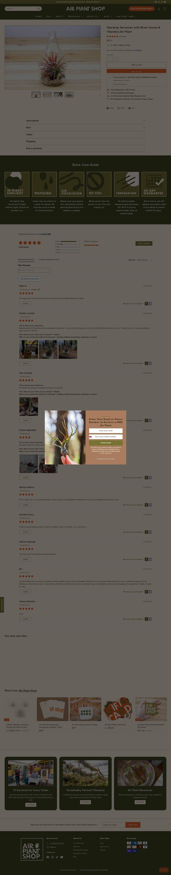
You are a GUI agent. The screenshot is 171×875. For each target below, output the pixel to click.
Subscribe (106, 443)
